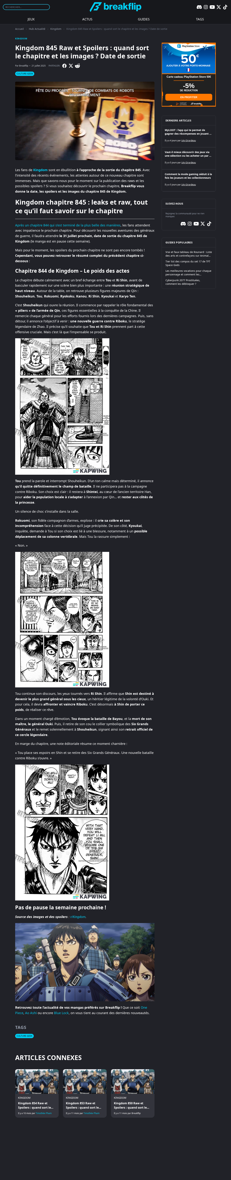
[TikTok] (225, 7)
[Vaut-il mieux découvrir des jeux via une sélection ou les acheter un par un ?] (189, 158)
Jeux (31, 19)
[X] (219, 7)
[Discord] (199, 7)
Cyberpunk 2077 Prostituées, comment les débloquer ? (182, 282)
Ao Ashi (31, 1013)
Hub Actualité (37, 29)
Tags (200, 19)
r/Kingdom (78, 917)
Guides (144, 19)
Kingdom (55, 29)
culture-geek (25, 73)
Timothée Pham (44, 1113)
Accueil (19, 29)
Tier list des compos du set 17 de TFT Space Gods (187, 263)
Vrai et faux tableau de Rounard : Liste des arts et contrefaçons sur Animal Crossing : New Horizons (188, 254)
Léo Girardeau (188, 140)
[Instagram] (206, 7)
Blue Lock (61, 1013)
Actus (87, 19)
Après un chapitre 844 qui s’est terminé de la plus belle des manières (68, 225)
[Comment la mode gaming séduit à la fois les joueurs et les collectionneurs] (189, 180)
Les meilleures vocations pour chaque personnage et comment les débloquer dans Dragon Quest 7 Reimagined (188, 272)
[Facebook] (64, 66)
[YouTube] (212, 7)
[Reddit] (77, 66)
